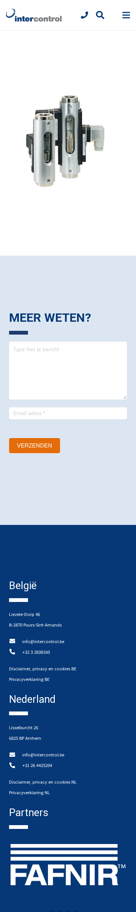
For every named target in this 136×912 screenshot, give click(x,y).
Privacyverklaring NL (29, 792)
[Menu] (126, 15)
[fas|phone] (86, 15)
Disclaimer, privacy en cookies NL (43, 782)
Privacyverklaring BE (29, 679)
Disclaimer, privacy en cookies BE (42, 668)
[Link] (34, 15)
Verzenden (34, 445)
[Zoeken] (100, 15)
